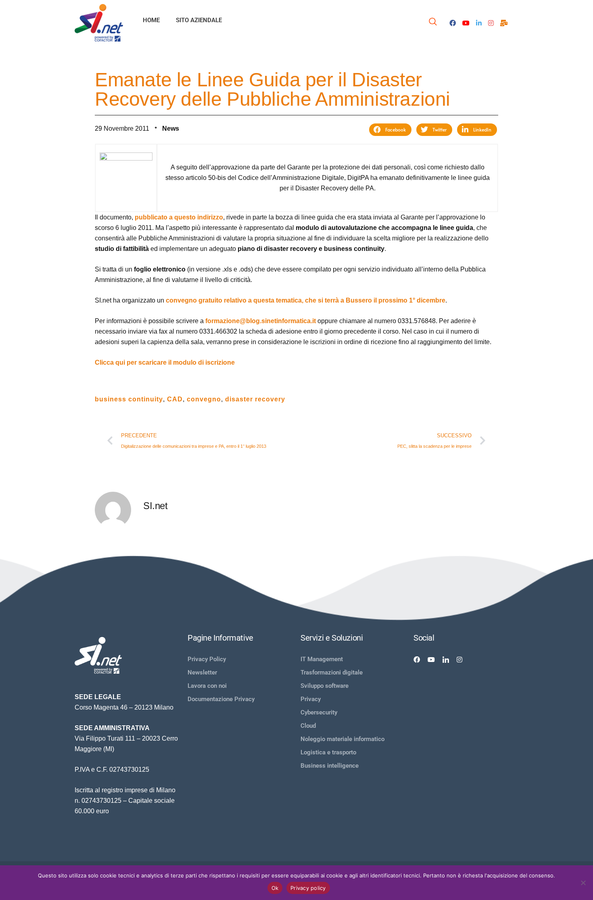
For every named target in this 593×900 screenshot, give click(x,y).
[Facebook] (452, 22)
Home (151, 20)
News (170, 128)
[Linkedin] (446, 659)
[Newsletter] (503, 22)
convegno (204, 399)
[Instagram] (491, 22)
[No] (583, 883)
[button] (390, 129)
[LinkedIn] (479, 22)
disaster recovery (255, 399)
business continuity (129, 399)
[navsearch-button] (433, 22)
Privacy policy (308, 888)
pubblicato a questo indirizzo (179, 217)
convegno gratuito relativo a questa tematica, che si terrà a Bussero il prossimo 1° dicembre (305, 300)
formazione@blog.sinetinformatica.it (260, 320)
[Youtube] (466, 22)
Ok (275, 888)
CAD (175, 399)
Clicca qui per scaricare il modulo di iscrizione (165, 362)
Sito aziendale (199, 20)
